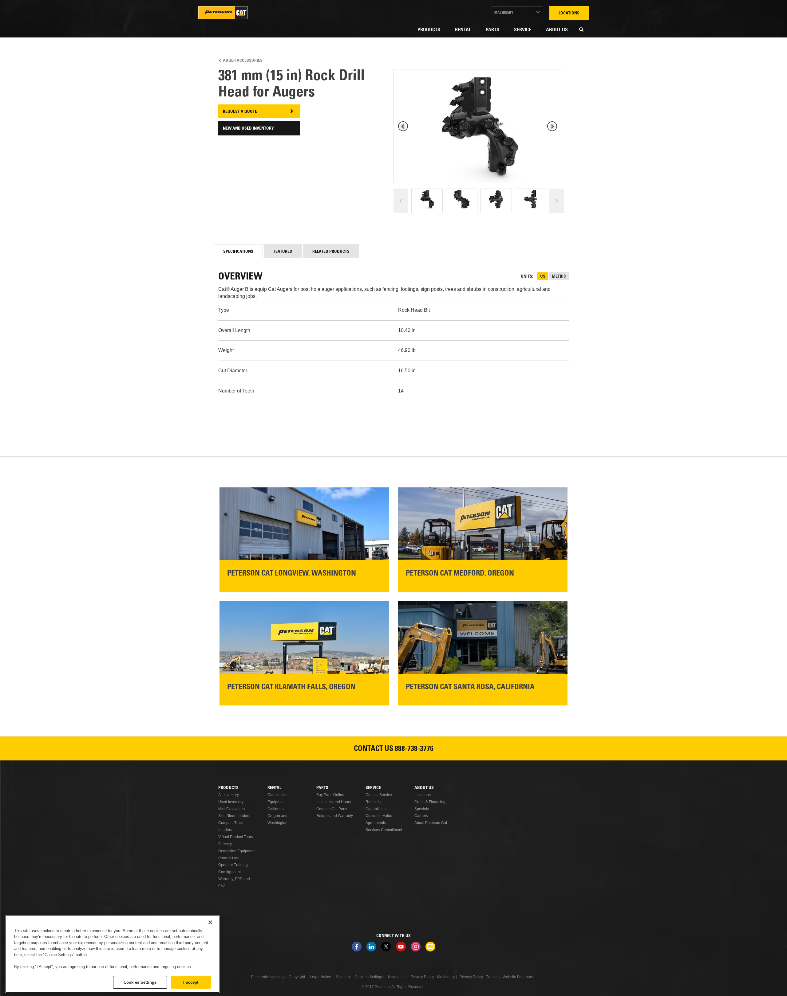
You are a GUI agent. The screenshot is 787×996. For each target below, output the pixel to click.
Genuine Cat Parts (331, 809)
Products (428, 30)
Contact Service (379, 795)
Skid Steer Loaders (234, 816)
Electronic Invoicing (267, 977)
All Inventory (228, 795)
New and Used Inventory (248, 129)
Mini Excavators (231, 809)
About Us (557, 30)
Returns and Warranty (334, 816)
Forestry (225, 844)
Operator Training (233, 865)
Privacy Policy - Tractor (479, 977)
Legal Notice (320, 977)
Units (526, 277)
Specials (421, 809)
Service (522, 30)
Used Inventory (230, 802)
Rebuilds (373, 802)
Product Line (228, 858)
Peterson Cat (222, 12)
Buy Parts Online (330, 795)
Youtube (401, 946)
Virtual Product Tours (235, 837)
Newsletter (430, 946)
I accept (190, 982)
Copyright (297, 977)
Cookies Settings (140, 982)
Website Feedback (518, 977)
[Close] (210, 922)
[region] (112, 954)
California (275, 809)
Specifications (238, 252)
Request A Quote (240, 112)
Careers (421, 816)
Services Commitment (384, 830)
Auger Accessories (243, 61)
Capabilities (376, 809)
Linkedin (371, 946)
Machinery (503, 13)
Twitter (386, 946)
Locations (569, 13)
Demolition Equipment (236, 851)
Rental (463, 30)
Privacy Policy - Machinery (433, 977)
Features (283, 252)
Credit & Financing (429, 802)
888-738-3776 (414, 749)
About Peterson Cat (430, 823)
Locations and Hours (333, 802)
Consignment (229, 872)
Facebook (357, 946)
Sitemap (343, 977)
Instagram (416, 946)
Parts (492, 30)
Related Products (331, 252)
